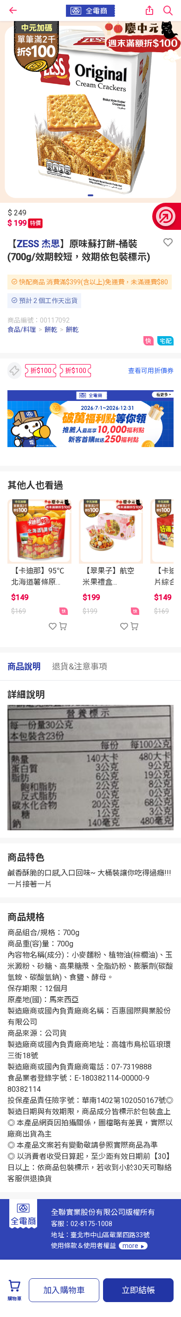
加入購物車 (64, 1290)
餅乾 (51, 329)
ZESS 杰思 (38, 243)
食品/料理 (21, 329)
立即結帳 (138, 1290)
